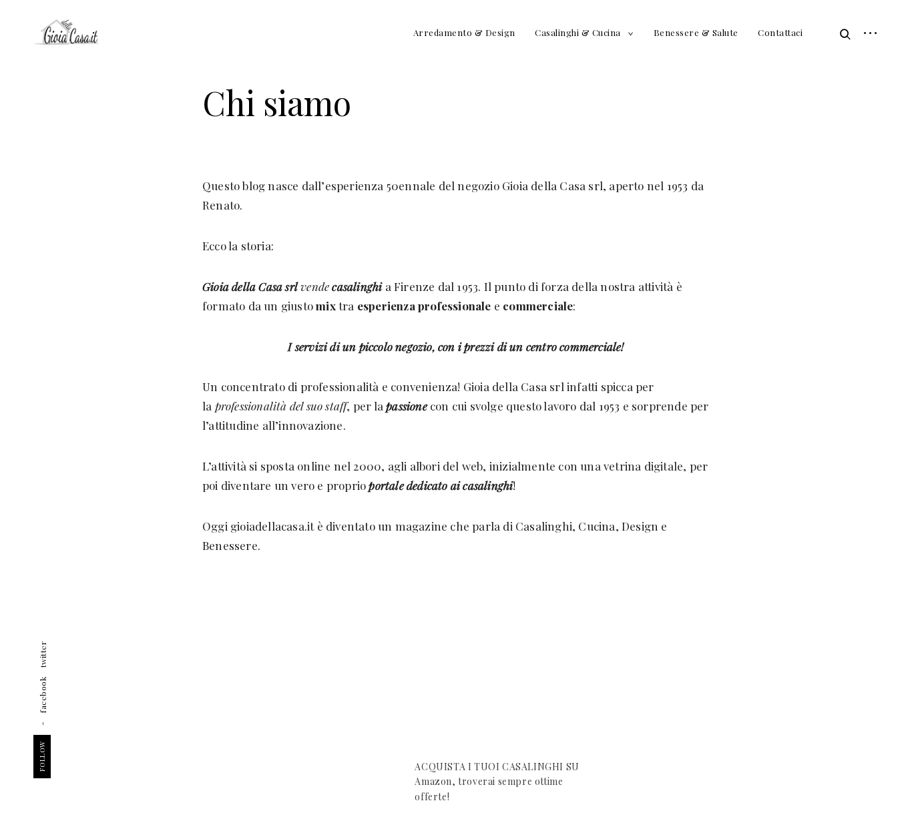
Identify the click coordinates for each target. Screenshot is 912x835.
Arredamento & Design (464, 32)
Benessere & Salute (696, 32)
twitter (42, 654)
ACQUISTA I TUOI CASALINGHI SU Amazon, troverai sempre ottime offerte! (497, 781)
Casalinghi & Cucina (578, 32)
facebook (42, 694)
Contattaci (780, 32)
